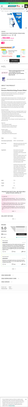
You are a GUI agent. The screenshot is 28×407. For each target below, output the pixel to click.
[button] (26, 6)
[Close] (25, 399)
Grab (18, 56)
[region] (14, 402)
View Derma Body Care (9, 278)
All (1, 237)
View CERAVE (5, 282)
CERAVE (3, 31)
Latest (4, 237)
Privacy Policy (12, 405)
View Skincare (6, 275)
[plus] (7, 60)
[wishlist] (13, 35)
